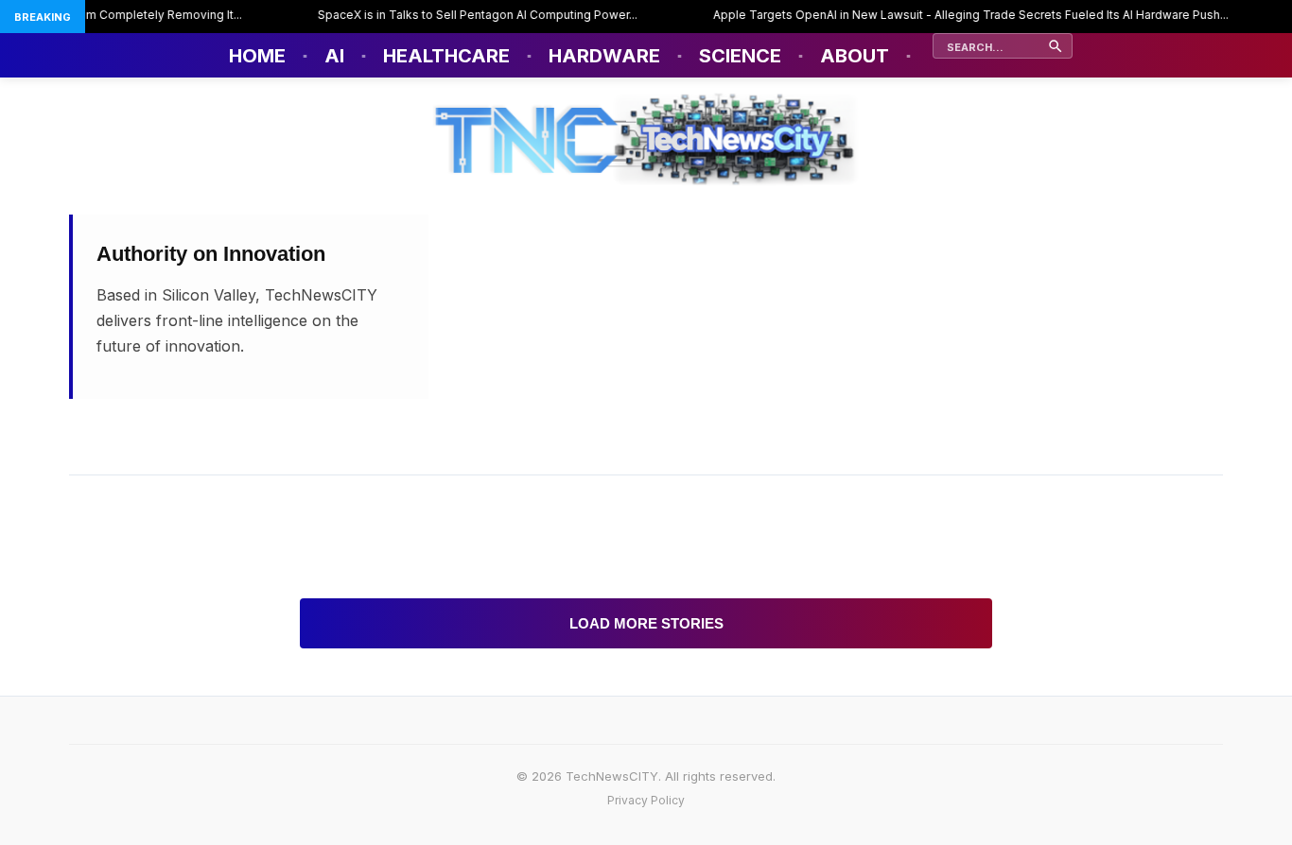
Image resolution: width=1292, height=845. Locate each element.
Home (257, 55)
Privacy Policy (646, 800)
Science (740, 55)
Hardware (604, 55)
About (854, 55)
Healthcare (446, 55)
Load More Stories (646, 623)
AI (334, 55)
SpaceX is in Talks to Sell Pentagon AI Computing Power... (466, 15)
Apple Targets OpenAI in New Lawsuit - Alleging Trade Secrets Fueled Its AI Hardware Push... (959, 15)
